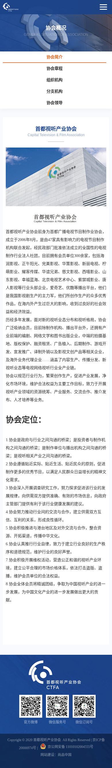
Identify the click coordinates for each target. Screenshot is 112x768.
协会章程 (55, 68)
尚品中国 (65, 755)
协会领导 (55, 103)
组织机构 (55, 80)
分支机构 (55, 91)
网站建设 (47, 755)
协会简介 (55, 57)
